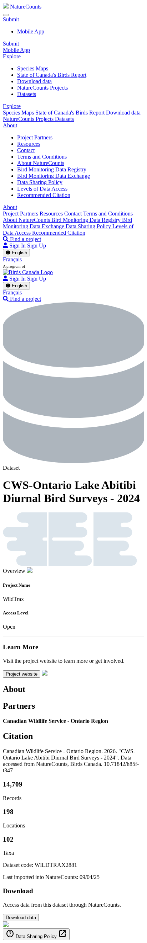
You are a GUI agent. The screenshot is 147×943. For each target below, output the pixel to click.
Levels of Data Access (42, 189)
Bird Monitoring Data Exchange (53, 176)
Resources (28, 144)
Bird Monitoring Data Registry (51, 169)
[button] (11, 19)
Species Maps (32, 68)
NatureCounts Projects (42, 88)
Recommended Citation (43, 195)
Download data (34, 81)
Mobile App (30, 31)
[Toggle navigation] (6, 15)
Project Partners (34, 137)
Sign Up (36, 246)
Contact (26, 150)
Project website (21, 674)
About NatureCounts (40, 163)
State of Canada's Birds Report (51, 75)
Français (12, 259)
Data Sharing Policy (39, 182)
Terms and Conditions (42, 157)
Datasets (26, 94)
